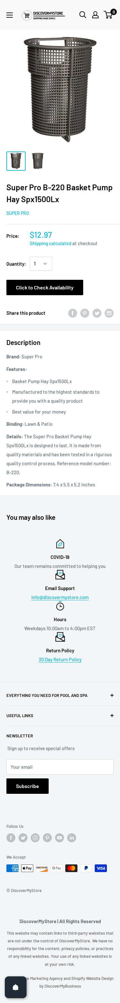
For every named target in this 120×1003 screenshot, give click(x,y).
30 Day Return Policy (60, 659)
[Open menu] (9, 15)
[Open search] (82, 14)
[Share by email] (109, 313)
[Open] (16, 987)
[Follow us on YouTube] (59, 837)
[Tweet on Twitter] (96, 313)
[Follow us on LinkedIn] (71, 837)
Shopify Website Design (92, 978)
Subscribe (27, 786)
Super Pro (17, 213)
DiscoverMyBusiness (62, 986)
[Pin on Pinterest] (84, 313)
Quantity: (16, 264)
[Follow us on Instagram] (35, 837)
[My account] (95, 14)
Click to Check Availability (45, 287)
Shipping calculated (50, 243)
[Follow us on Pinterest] (47, 837)
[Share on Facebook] (72, 313)
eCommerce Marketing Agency (35, 978)
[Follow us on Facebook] (10, 837)
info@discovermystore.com (60, 597)
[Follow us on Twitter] (23, 837)
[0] (108, 15)
